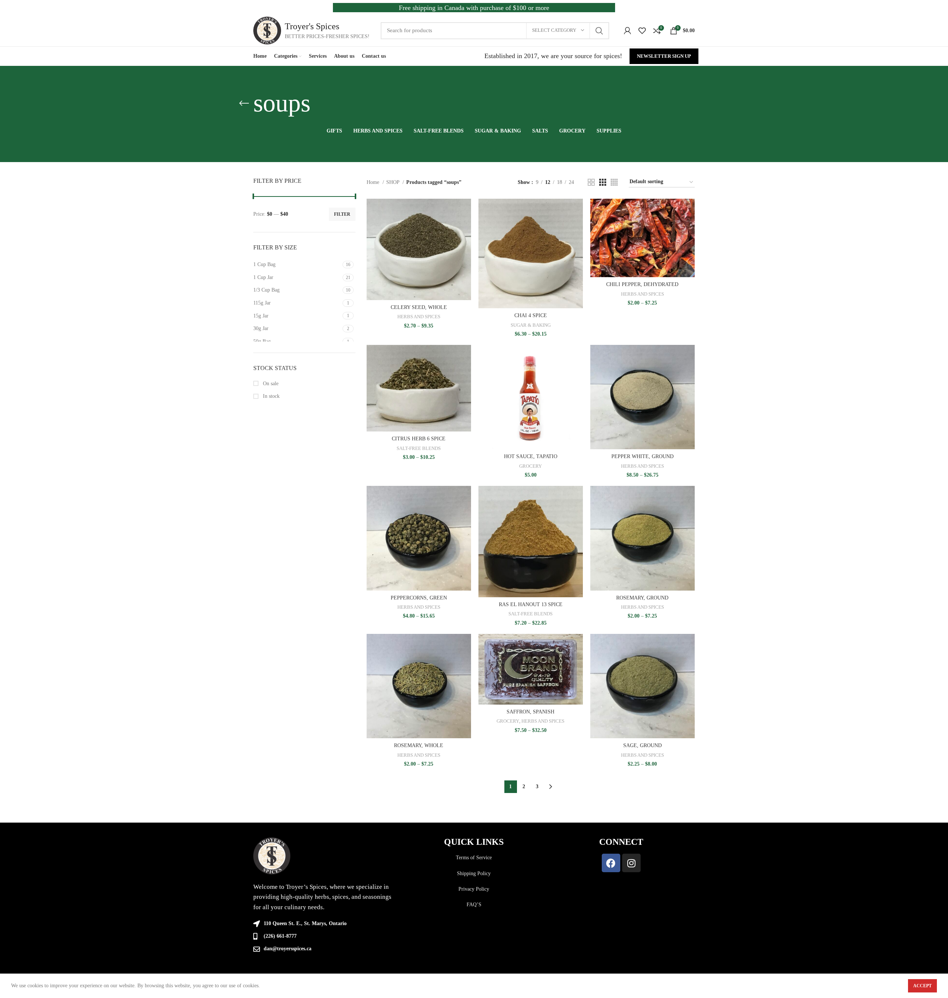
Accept (922, 985)
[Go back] (244, 103)
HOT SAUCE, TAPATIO (530, 456)
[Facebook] (611, 863)
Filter (342, 214)
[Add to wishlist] (465, 244)
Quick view (465, 227)
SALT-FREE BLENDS (419, 448)
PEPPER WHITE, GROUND (642, 456)
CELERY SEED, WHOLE (419, 307)
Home (374, 182)
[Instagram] (631, 863)
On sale (269, 383)
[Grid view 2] (591, 182)
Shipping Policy (474, 873)
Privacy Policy (473, 889)
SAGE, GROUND (642, 745)
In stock (270, 396)
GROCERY (530, 466)
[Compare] (465, 210)
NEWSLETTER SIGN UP (664, 56)
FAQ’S (474, 904)
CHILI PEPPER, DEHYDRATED (642, 284)
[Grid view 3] (602, 182)
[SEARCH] (599, 30)
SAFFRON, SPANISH (530, 712)
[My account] (627, 30)
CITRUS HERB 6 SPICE (418, 438)
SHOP (393, 182)
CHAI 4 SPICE (530, 315)
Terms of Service (474, 857)
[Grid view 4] (614, 182)
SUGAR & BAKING (531, 325)
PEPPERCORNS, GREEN (419, 598)
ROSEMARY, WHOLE (418, 745)
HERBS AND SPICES (418, 316)
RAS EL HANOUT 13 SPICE (531, 604)
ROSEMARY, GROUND (642, 598)
